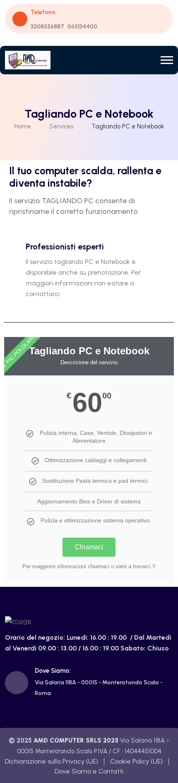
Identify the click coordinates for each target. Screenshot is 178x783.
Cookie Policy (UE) (136, 761)
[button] (167, 60)
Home (22, 126)
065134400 (82, 26)
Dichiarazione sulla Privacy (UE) (51, 761)
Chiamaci (89, 546)
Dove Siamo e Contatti (89, 771)
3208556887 (47, 26)
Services (61, 126)
